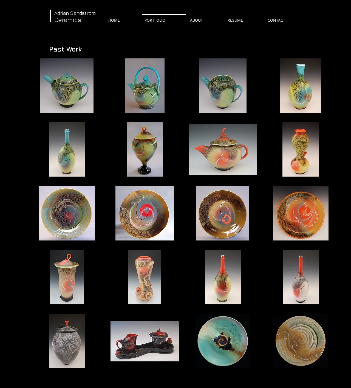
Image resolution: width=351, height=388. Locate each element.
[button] (67, 85)
